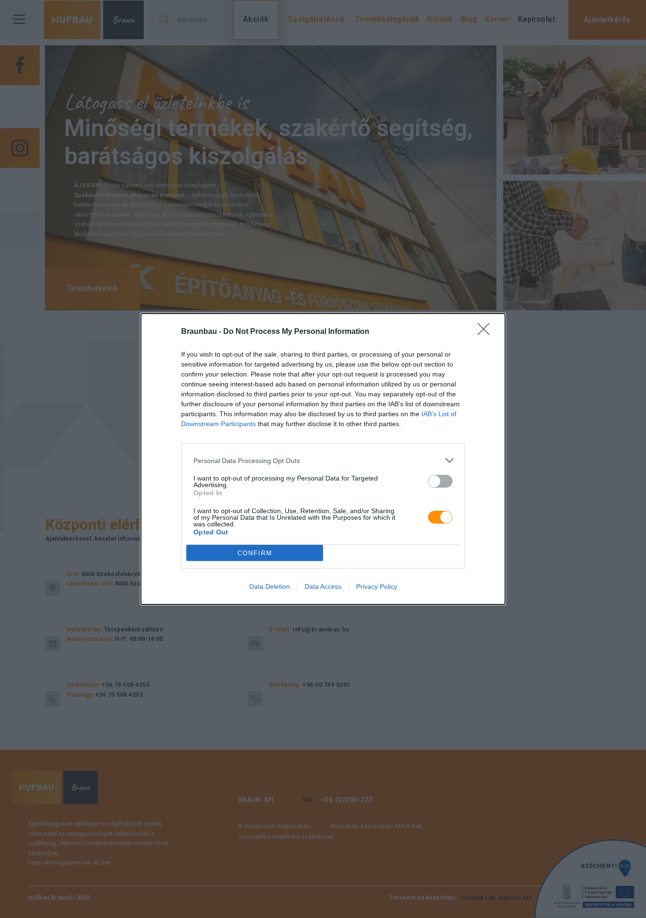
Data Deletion (269, 586)
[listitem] (323, 460)
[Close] (487, 332)
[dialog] (323, 459)
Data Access (323, 586)
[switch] (440, 481)
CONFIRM (254, 553)
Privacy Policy (376, 586)
